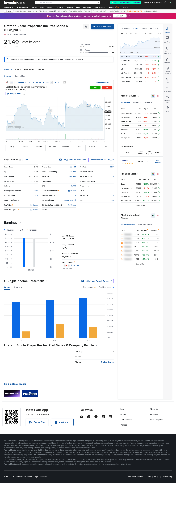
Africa (123, 11)
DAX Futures (126, 77)
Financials (29, 69)
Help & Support (156, 419)
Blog (122, 409)
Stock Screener (99, 7)
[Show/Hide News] (64, 82)
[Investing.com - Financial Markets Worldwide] (14, 2)
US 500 (124, 69)
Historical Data (20, 76)
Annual (7, 287)
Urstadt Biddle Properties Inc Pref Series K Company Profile (49, 345)
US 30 (123, 65)
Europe (95, 11)
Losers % (148, 102)
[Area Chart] (11, 82)
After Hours (43, 11)
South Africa (32, 11)
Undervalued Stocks (151, 11)
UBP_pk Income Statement (24, 281)
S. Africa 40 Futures (128, 61)
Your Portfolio (126, 419)
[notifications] (165, 2)
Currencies (125, 28)
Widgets (124, 425)
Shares (8, 11)
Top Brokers (127, 146)
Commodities (146, 28)
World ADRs (62, 11)
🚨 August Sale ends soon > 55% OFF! (126, 2)
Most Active (125, 102)
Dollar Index (125, 81)
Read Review (158, 161)
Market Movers (128, 95)
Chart (18, 69)
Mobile (123, 414)
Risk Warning (167, 477)
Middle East (104, 11)
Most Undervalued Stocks (130, 216)
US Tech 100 (126, 73)
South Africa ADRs (75, 11)
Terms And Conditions (135, 477)
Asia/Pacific (114, 11)
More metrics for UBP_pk (102, 160)
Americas (87, 11)
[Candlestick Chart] (6, 82)
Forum (41, 69)
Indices (135, 28)
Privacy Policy (153, 477)
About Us (154, 409)
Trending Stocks (129, 173)
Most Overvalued (145, 224)
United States (107, 362)
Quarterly (18, 287)
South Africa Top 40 (128, 57)
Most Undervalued (128, 224)
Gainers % (137, 102)
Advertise (154, 414)
